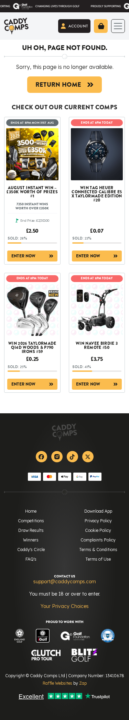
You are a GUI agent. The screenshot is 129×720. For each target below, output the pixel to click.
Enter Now (23, 256)
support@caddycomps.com (64, 581)
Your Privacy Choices (65, 606)
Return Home (58, 84)
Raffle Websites (57, 683)
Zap (83, 683)
